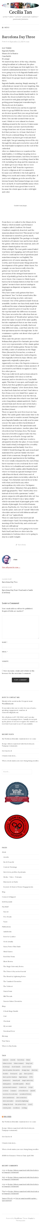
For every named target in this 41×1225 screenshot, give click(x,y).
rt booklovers (23, 1091)
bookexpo (6, 1067)
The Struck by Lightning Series (14, 976)
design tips (25, 1070)
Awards (6, 857)
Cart (5, 1016)
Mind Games (7, 952)
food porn (13, 1073)
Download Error (9, 1031)
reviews (5, 1091)
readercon (22, 1087)
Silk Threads (7, 996)
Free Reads (7, 917)
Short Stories (8, 961)
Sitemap (5, 1036)
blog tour (29, 1063)
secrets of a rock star (10, 1094)
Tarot (5, 922)
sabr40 (32, 1091)
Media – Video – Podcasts (12, 877)
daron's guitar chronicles (11, 1070)
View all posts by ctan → (11, 567)
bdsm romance (19, 1063)
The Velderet (8, 986)
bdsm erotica (7, 1063)
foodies (5, 1073)
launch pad (16, 1080)
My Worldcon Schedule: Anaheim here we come (19, 739)
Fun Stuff (5, 907)
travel (30, 1104)
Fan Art (6, 912)
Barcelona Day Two (9, 582)
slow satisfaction (8, 1097)
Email (5, 652)
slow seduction (21, 1097)
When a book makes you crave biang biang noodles (20, 761)
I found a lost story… (9, 756)
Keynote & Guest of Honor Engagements (18, 887)
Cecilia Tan (20, 12)
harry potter (28, 1073)
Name (4, 642)
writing (24, 1108)
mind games (7, 1084)
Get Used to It (7, 751)
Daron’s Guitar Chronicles (12, 1001)
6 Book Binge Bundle (10, 1011)
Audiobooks (7, 932)
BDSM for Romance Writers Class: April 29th (18, 1156)
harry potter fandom (10, 1077)
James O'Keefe (7, 1198)
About (4, 852)
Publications (6, 927)
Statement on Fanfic (10, 882)
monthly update (18, 1084)
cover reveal (26, 1067)
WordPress (18, 1218)
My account (7, 1026)
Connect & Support (9, 897)
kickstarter (6, 1080)
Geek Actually (8, 942)
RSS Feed (7, 1117)
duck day (34, 1070)
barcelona (22, 545)
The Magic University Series (13, 966)
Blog (3, 892)
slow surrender (8, 1101)
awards (12, 1060)
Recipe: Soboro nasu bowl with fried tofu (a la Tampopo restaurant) (18, 1129)
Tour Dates (6, 1041)
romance (13, 1091)
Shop (4, 1006)
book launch (16, 1067)
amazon (5, 1060)
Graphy (30, 1218)
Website (5, 661)
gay (21, 1073)
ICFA (31, 1077)
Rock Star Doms (9, 957)
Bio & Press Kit (8, 862)
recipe (30, 1087)
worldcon (16, 1108)
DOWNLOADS (7, 902)
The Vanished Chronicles (12, 981)
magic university (27, 1080)
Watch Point (7, 991)
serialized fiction (25, 1094)
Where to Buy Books (9, 1046)
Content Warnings (10, 867)
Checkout (6, 1021)
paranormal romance (10, 1087)
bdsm (28, 1060)
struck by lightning (22, 1101)
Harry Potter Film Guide (12, 947)
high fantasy (23, 1077)
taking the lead (8, 1104)
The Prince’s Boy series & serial (14, 971)
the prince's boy (20, 1104)
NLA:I (28, 1084)
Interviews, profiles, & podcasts (14, 872)
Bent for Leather (9, 937)
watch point (7, 1108)
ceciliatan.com (8, 703)
